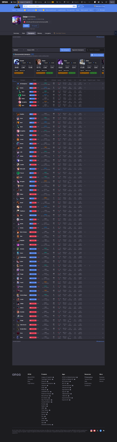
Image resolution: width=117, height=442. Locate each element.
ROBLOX (43, 389)
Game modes (31, 10)
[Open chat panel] (115, 33)
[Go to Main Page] (5, 2)
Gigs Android (65, 389)
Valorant (43, 385)
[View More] (89, 2)
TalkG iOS (64, 395)
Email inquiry (88, 383)
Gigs (42, 422)
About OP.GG (31, 377)
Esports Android (66, 397)
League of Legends (25, 2)
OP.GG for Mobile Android (69, 377)
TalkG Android (66, 393)
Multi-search (84, 10)
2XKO (42, 408)
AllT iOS (64, 383)
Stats (77, 10)
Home (14, 10)
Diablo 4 (43, 406)
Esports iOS (65, 400)
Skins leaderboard (51, 10)
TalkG (42, 418)
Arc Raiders (44, 397)
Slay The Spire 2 (45, 400)
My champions (65, 50)
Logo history (31, 383)
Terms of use (88, 379)
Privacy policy (89, 377)
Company (30, 379)
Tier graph (34, 25)
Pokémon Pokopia (46, 393)
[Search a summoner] (74, 6)
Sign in (112, 2)
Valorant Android (66, 385)
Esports (43, 420)
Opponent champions (78, 50)
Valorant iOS (65, 387)
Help (86, 381)
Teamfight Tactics (46, 379)
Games (43, 414)
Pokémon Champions (47, 383)
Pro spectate (71, 10)
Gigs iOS (64, 391)
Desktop (43, 412)
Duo (42, 416)
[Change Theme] (102, 2)
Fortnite (43, 404)
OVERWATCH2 (45, 391)
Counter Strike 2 (45, 402)
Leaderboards (62, 10)
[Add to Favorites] (37, 17)
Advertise (102, 379)
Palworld (43, 381)
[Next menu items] (95, 10)
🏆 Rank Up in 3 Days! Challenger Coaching (96, 6)
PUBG (43, 387)
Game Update (93, 10)
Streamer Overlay (46, 424)
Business (102, 377)
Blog (29, 381)
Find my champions (98, 55)
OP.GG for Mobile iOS (67, 379)
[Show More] (95, 2)
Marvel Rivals (45, 395)
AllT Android (65, 381)
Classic (41, 10)
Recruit (101, 381)
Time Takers (44, 410)
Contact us (87, 385)
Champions (21, 10)
